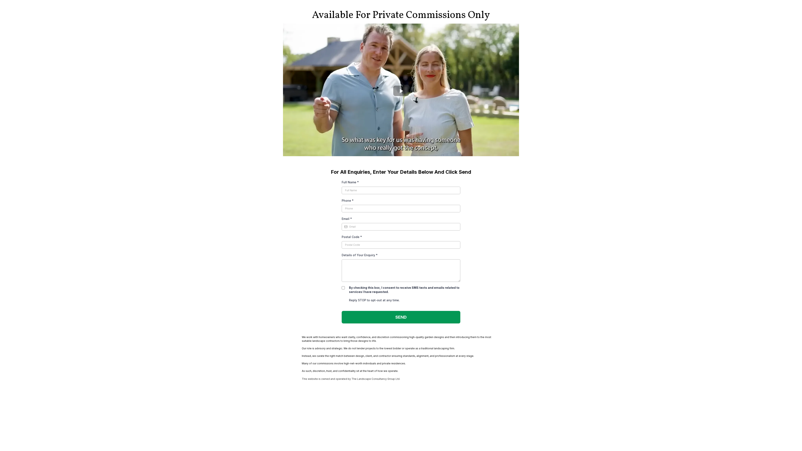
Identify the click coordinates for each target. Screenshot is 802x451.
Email (347, 218)
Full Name (350, 182)
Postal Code (352, 237)
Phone (348, 200)
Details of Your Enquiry (360, 255)
